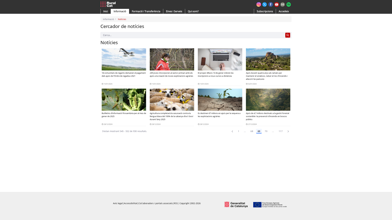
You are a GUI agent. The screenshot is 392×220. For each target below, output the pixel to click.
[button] (106, 11)
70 (266, 131)
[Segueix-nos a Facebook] (270, 4)
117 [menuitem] (281, 131)
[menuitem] (146, 11)
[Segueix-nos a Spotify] (288, 4)
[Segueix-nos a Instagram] (258, 4)
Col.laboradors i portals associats (156, 203)
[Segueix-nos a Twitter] (264, 4)
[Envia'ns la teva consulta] (282, 4)
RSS (176, 203)
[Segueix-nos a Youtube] (276, 4)
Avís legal (118, 203)
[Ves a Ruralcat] (108, 4)
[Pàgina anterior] (232, 131)
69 (259, 131)
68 (252, 131)
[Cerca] (287, 35)
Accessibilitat (130, 203)
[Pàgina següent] (288, 131)
